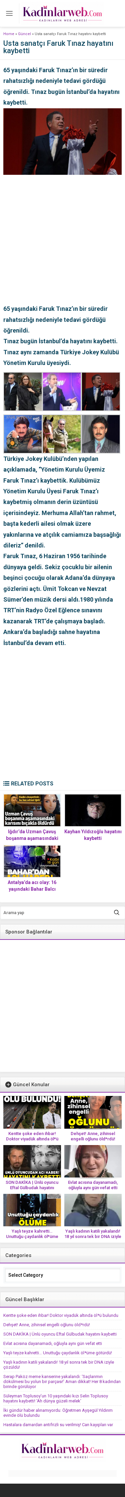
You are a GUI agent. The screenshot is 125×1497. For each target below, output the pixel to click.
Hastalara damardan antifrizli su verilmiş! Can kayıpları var (58, 1424)
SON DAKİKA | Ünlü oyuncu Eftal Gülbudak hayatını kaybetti (32, 1188)
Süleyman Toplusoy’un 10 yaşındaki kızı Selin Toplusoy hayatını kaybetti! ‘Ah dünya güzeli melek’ (55, 1398)
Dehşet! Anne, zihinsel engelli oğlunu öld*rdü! (93, 1136)
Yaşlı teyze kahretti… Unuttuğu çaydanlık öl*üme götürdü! (32, 1236)
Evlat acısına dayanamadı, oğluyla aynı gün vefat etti (93, 1185)
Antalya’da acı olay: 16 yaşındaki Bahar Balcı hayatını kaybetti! (32, 889)
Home (8, 34)
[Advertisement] (62, 237)
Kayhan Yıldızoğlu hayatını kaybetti (93, 835)
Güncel (24, 34)
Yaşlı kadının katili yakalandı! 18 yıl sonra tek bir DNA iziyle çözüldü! (92, 1236)
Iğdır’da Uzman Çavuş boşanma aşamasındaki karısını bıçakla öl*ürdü (32, 838)
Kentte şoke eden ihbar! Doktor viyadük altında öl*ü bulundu (32, 1139)
